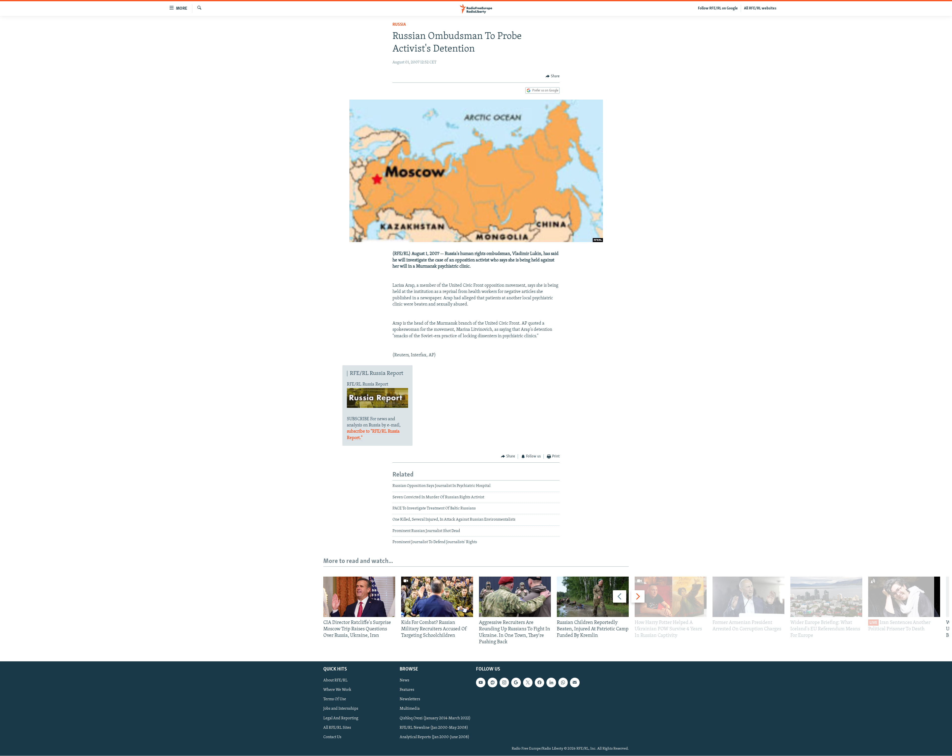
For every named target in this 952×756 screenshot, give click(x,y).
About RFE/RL (335, 681)
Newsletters (410, 699)
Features (407, 690)
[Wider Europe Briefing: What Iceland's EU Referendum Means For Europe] (826, 597)
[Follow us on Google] (516, 682)
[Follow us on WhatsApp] (563, 682)
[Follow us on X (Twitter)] (528, 682)
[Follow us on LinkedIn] (551, 682)
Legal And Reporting (340, 718)
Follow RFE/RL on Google (718, 8)
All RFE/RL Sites (337, 728)
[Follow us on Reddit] (492, 682)
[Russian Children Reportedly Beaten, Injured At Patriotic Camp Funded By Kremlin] (593, 597)
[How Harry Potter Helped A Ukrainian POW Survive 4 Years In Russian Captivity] (671, 597)
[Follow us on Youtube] (480, 682)
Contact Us (332, 737)
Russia (399, 25)
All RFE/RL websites (760, 8)
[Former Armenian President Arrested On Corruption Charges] (748, 597)
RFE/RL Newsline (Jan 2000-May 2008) (434, 728)
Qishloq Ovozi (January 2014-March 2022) (435, 718)
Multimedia (410, 709)
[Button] (553, 76)
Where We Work (337, 690)
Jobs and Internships (340, 709)
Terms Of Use (334, 699)
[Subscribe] (574, 682)
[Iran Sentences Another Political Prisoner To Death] (904, 597)
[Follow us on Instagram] (504, 682)
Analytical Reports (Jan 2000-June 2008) (434, 737)
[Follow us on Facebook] (539, 682)
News (404, 681)
